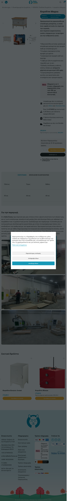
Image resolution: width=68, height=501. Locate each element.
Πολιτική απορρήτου (19, 245)
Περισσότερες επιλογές (33, 253)
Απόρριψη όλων (33, 258)
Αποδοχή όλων (33, 263)
